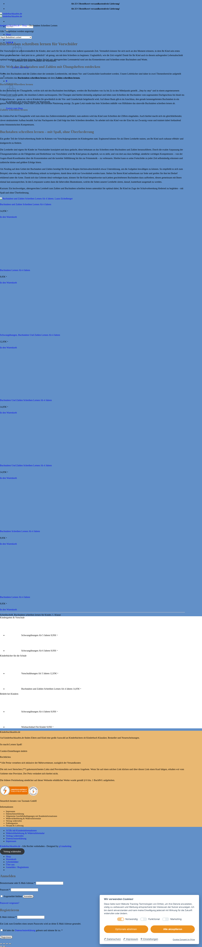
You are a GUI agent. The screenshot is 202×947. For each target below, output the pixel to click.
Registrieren (6, 937)
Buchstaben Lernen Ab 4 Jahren (15, 270)
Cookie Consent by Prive (184, 939)
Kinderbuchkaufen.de (10, 846)
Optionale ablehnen (126, 929)
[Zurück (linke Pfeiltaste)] (1, 946)
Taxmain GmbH (29, 801)
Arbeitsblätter (12, 862)
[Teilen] (7, 943)
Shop (24, 25)
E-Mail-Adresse (8, 917)
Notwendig (131, 919)
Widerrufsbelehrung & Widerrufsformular (23, 818)
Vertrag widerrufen (14, 821)
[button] (6, 81)
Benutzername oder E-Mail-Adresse (17, 883)
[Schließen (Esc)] (10, 943)
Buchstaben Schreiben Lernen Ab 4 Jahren (20, 531)
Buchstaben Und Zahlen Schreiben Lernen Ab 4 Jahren (26, 400)
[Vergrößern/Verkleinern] (1, 943)
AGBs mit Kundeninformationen (21, 830)
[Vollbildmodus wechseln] (4, 943)
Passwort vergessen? (9, 903)
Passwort (5, 889)
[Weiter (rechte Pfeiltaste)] (4, 946)
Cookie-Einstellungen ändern (13, 751)
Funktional (154, 919)
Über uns (10, 864)
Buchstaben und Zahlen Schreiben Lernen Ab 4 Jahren (25, 204)
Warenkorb (11, 859)
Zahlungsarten (12, 823)
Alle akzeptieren (172, 929)
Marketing (176, 919)
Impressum (10, 811)
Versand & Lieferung (15, 826)
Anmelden (28, 896)
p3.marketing (65, 846)
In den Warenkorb (8, 217)
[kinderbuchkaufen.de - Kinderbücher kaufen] (11, 15)
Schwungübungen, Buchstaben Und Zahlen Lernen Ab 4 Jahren (30, 335)
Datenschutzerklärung (15, 814)
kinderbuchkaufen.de (10, 25)
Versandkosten (74, 763)
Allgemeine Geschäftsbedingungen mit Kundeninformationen (31, 816)
